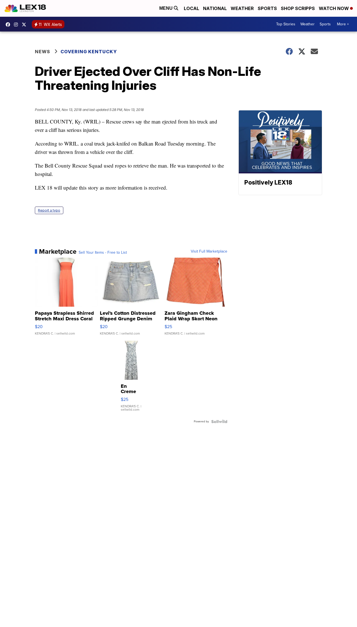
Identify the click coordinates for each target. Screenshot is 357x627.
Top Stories (285, 24)
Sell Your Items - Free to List (103, 253)
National (215, 8)
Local (191, 8)
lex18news (25, 24)
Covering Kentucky (89, 51)
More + (343, 24)
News (42, 51)
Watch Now (334, 8)
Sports (267, 8)
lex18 (9, 24)
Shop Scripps (298, 8)
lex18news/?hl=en (17, 24)
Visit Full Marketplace (209, 251)
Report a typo (49, 210)
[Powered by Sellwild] (219, 421)
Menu (166, 8)
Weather (242, 8)
